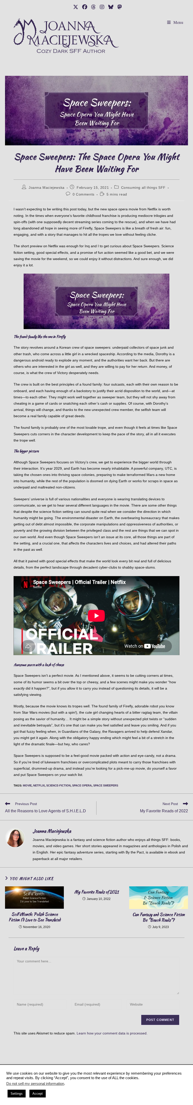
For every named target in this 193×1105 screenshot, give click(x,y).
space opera (82, 785)
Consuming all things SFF (143, 188)
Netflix (39, 785)
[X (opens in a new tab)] (75, 7)
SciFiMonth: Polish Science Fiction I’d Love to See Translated (35, 917)
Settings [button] (17, 1093)
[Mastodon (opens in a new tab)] (118, 7)
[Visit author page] (15, 837)
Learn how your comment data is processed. (112, 1033)
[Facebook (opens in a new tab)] (84, 7)
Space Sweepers (105, 785)
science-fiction (58, 785)
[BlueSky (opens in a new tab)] (110, 7)
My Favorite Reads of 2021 (96, 892)
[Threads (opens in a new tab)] (93, 7)
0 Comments (83, 194)
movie (27, 785)
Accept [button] (37, 1093)
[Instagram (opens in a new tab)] (102, 7)
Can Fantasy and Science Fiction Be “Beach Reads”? (158, 917)
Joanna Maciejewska (47, 188)
